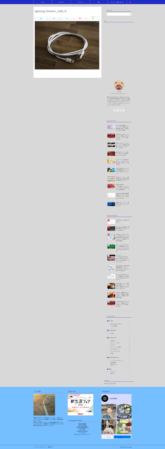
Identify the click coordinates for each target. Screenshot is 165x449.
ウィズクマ (82, 432)
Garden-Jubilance (82, 431)
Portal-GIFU (82, 430)
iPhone (120, 340)
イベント (120, 371)
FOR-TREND (82, 425)
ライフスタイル (120, 351)
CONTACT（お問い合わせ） (117, 2)
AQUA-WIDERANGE (82, 427)
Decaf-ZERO (82, 423)
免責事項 (50, 446)
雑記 (99, 2)
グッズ (120, 345)
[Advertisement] (117, 49)
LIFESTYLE (80, 2)
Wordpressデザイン (120, 324)
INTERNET (61, 2)
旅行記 (120, 373)
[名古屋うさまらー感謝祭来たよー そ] (108, 426)
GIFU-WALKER (82, 426)
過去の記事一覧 (119, 357)
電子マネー (120, 364)
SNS (120, 333)
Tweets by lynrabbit (110, 383)
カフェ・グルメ (120, 343)
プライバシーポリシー (40, 446)
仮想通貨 (120, 362)
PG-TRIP (82, 428)
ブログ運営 (120, 326)
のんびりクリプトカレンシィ (82, 434)
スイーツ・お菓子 (120, 347)
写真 (120, 353)
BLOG (42, 2)
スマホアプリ (120, 349)
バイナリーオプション (120, 360)
